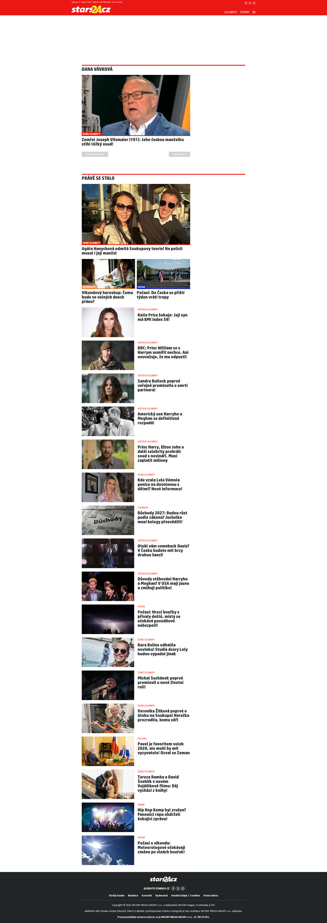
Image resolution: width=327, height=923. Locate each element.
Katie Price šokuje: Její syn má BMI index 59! (163, 317)
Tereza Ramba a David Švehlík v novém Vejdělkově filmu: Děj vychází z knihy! (158, 783)
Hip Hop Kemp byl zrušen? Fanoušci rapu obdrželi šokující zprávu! (162, 814)
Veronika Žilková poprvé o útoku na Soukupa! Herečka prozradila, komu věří (163, 715)
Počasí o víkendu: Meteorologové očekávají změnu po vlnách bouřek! (161, 847)
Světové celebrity (148, 309)
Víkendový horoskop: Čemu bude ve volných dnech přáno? (107, 297)
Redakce (133, 895)
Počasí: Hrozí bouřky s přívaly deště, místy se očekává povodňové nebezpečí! (159, 618)
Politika (142, 738)
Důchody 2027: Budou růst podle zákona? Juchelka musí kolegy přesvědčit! (162, 517)
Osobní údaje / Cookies (185, 895)
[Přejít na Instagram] (254, 3)
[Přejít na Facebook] (246, 3)
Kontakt (147, 895)
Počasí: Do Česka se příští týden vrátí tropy (160, 295)
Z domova (143, 507)
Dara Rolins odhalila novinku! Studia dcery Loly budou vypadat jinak (163, 649)
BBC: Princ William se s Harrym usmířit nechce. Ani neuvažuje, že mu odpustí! (163, 352)
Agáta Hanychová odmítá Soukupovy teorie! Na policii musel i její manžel (132, 251)
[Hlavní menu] (254, 12)
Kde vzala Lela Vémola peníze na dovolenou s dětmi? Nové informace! (160, 484)
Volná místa (210, 895)
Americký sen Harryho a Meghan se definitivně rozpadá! (160, 418)
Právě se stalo (98, 178)
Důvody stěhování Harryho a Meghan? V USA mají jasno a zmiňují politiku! (163, 583)
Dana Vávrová (97, 69)
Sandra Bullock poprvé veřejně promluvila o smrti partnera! (163, 385)
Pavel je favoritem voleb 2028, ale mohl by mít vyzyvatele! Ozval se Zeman (164, 748)
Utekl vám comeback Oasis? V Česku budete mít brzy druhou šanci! (163, 550)
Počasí (141, 606)
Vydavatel (161, 895)
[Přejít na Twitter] (250, 3)
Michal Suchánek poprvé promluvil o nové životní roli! (160, 682)
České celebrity (146, 474)
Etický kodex (116, 895)
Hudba (141, 804)
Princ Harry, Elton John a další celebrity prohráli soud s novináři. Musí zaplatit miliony (161, 453)
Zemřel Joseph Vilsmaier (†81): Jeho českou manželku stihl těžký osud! (133, 142)
